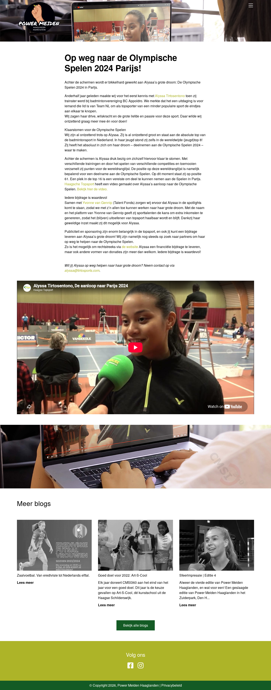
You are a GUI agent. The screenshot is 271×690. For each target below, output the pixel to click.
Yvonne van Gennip (97, 202)
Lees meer (25, 582)
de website (130, 246)
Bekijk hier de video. (92, 189)
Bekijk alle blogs (135, 625)
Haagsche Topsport (79, 183)
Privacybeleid (171, 685)
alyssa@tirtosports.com (82, 270)
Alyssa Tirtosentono (170, 95)
